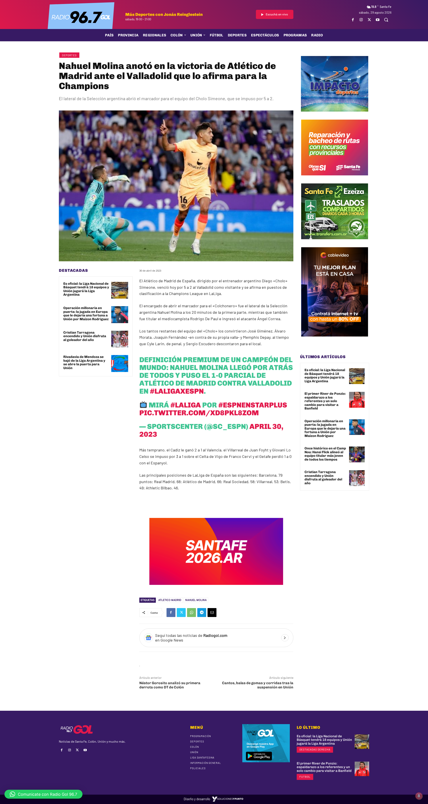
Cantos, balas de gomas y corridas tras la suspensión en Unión (257, 685)
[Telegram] (201, 612)
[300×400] (334, 340)
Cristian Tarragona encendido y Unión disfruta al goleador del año (84, 336)
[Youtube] (378, 20)
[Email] (212, 612)
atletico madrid (169, 600)
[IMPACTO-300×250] (334, 115)
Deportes (69, 55)
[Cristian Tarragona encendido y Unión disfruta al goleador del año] (119, 339)
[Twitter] (369, 20)
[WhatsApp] (191, 612)
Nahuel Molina (196, 600)
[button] (386, 19)
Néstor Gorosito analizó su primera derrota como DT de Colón (169, 685)
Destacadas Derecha (314, 749)
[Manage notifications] (418, 796)
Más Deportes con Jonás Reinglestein (164, 14)
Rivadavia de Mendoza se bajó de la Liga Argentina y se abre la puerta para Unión (84, 362)
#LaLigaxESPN (177, 391)
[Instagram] (361, 20)
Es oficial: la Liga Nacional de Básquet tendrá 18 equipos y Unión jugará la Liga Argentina (86, 289)
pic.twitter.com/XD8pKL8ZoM (199, 413)
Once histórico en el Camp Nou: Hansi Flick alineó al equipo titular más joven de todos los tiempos (325, 453)
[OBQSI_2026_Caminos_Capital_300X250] (334, 179)
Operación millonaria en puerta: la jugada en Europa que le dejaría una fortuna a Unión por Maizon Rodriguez (86, 313)
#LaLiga (185, 405)
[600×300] (216, 588)
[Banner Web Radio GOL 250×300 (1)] (334, 243)
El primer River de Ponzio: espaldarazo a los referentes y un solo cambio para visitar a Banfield (325, 401)
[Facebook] (353, 20)
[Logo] (81, 16)
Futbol (305, 776)
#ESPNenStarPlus (252, 405)
